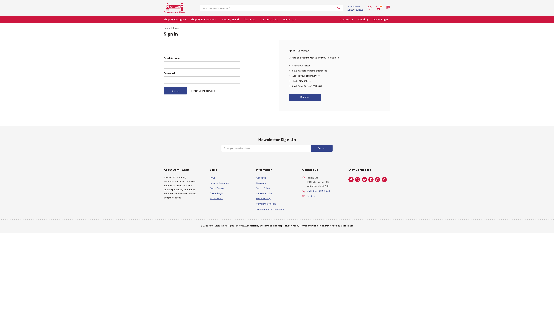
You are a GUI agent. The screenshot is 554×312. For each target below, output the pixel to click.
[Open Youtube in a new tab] (364, 179)
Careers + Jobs (264, 193)
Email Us (311, 196)
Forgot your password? (203, 90)
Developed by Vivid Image (339, 225)
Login (350, 9)
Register (359, 9)
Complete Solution (266, 203)
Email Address (172, 58)
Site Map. (278, 225)
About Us (249, 19)
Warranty (261, 182)
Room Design (217, 188)
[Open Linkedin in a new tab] (370, 179)
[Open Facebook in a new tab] (351, 179)
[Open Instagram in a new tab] (377, 179)
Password (169, 73)
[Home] (178, 8)
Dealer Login (216, 193)
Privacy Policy (263, 198)
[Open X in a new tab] (357, 179)
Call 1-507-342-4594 (318, 190)
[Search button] (339, 8)
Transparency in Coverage (270, 208)
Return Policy (263, 188)
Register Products (219, 182)
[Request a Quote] (388, 8)
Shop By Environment (203, 19)
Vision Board (216, 198)
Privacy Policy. (292, 225)
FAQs (212, 177)
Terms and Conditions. (312, 225)
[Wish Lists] (369, 8)
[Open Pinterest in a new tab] (384, 179)
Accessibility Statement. (258, 225)
